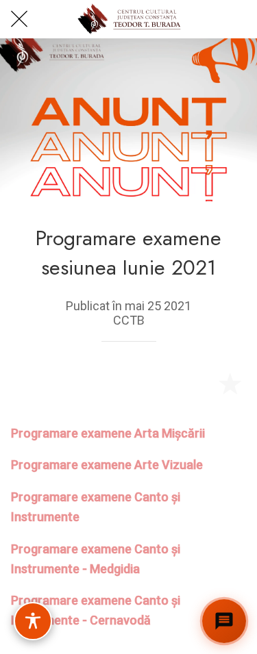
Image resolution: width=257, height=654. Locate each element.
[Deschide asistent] (224, 621)
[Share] (196, 382)
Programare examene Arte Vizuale (107, 464)
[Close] (19, 19)
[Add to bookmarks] (229, 382)
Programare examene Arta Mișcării (108, 433)
